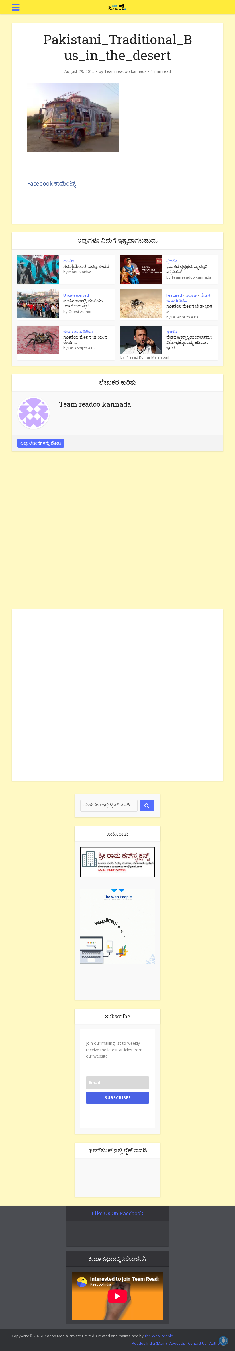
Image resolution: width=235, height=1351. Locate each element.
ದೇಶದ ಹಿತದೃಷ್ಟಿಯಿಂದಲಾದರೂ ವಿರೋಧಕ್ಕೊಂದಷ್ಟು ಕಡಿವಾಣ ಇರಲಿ (189, 342)
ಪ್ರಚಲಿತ (171, 260)
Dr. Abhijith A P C (185, 317)
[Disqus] (117, 532)
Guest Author (80, 311)
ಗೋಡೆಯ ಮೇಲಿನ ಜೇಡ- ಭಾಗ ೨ (189, 308)
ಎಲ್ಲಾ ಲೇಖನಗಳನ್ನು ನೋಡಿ (40, 443)
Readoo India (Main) (149, 1343)
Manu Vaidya (79, 272)
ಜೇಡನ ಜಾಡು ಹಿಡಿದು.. (79, 331)
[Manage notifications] (223, 1340)
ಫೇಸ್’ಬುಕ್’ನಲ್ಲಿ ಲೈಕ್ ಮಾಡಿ (117, 1150)
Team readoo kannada (125, 71)
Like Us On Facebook (117, 1213)
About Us (177, 1343)
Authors (216, 1343)
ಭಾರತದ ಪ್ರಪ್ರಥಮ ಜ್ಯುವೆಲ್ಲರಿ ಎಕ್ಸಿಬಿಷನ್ (186, 269)
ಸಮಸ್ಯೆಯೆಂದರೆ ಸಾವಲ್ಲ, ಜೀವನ (86, 266)
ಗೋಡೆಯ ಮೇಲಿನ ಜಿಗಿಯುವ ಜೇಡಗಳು (85, 339)
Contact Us (197, 1343)
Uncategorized (76, 295)
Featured (174, 295)
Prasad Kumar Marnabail (147, 357)
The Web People (158, 1335)
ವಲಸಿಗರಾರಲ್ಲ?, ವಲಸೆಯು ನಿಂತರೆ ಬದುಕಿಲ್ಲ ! (83, 303)
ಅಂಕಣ (68, 260)
